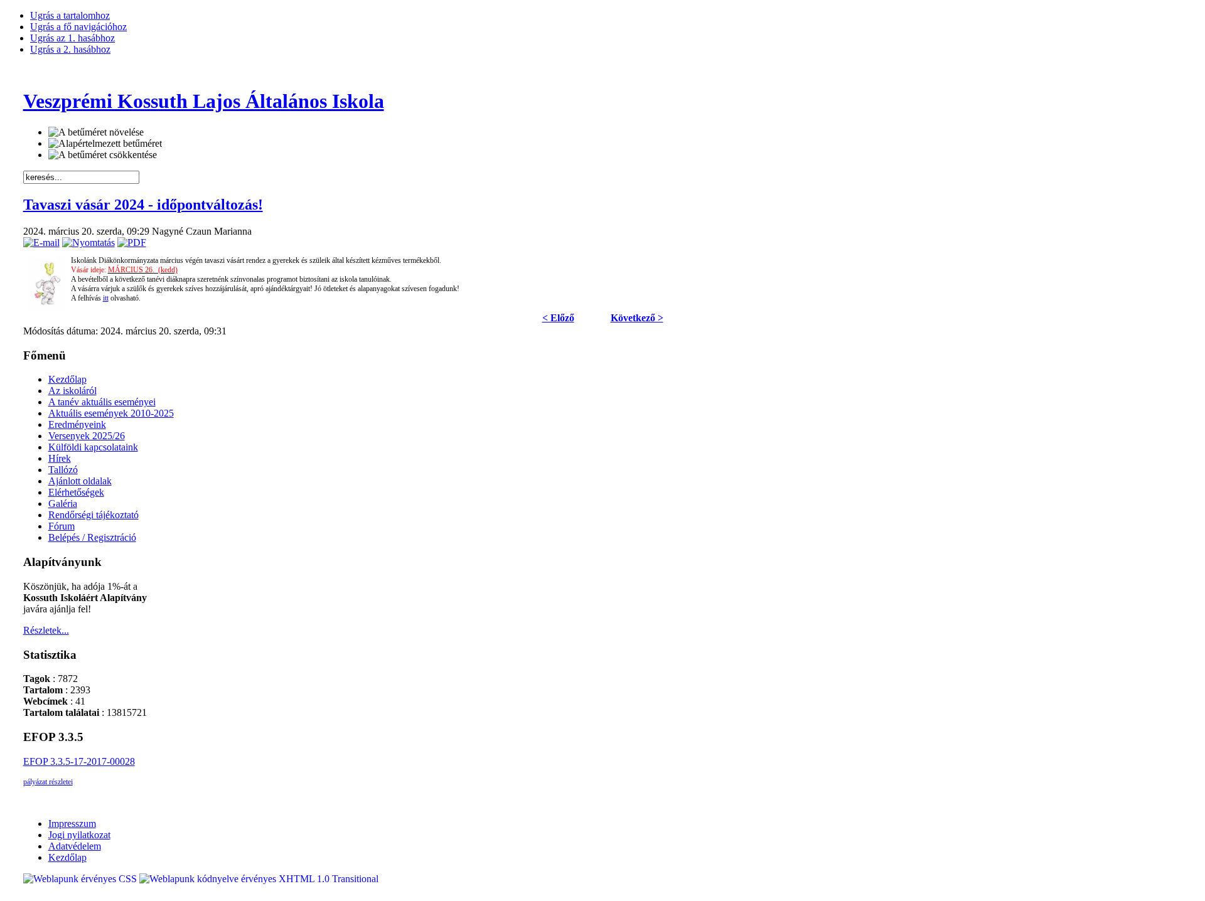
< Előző (558, 317)
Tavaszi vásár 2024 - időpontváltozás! (143, 204)
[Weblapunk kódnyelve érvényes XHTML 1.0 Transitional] (258, 878)
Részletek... (46, 630)
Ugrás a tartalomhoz (70, 15)
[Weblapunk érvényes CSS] (81, 878)
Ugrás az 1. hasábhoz (72, 38)
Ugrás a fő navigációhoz (78, 26)
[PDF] (131, 242)
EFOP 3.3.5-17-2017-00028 (79, 761)
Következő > (637, 317)
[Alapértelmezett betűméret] (105, 143)
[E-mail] (41, 242)
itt (106, 298)
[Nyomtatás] (88, 242)
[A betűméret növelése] (96, 132)
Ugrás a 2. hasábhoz (70, 49)
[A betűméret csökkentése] (102, 155)
